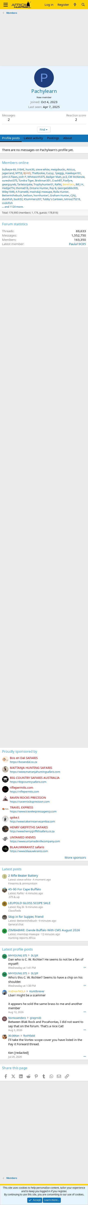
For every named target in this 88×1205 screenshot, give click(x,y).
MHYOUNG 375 (17, 955)
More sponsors (75, 857)
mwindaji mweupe (41, 192)
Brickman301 (43, 180)
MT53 (18, 173)
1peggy (59, 173)
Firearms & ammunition (22, 883)
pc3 (65, 177)
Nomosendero (17, 1018)
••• (84, 967)
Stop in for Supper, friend (25, 916)
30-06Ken (13, 1035)
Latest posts (11, 869)
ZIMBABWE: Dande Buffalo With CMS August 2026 (44, 930)
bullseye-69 (9, 169)
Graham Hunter (59, 195)
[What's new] (75, 4)
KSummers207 (32, 199)
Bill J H (79, 184)
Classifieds (14, 910)
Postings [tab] (53, 138)
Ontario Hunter (38, 188)
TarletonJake (24, 184)
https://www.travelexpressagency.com (33, 811)
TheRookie (38, 173)
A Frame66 (22, 192)
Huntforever (36, 991)
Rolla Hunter (61, 192)
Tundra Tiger (26, 180)
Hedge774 (8, 188)
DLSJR (34, 955)
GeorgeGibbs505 (68, 188)
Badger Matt (53, 177)
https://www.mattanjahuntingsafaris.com (35, 772)
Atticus (71, 169)
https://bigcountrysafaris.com (28, 782)
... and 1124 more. (12, 206)
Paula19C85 (77, 244)
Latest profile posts (17, 949)
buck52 (18, 199)
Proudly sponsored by (19, 751)
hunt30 (30, 169)
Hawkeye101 (73, 173)
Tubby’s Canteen (53, 199)
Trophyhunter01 (43, 184)
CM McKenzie (76, 177)
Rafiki (58, 184)
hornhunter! (41, 195)
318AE (20, 169)
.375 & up (14, 897)
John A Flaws (9, 177)
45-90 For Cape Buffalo (24, 889)
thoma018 (22, 188)
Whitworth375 (36, 177)
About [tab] (67, 138)
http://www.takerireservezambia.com (32, 821)
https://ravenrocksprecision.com (30, 801)
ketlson (27, 195)
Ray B (53, 188)
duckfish (7, 199)
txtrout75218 (72, 199)
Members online (15, 162)
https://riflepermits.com (24, 791)
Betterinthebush (12, 195)
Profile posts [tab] (11, 138)
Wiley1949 (8, 192)
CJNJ (73, 195)
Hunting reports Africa (21, 938)
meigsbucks (58, 169)
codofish (7, 203)
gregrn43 (35, 1018)
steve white (43, 169)
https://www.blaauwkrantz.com (29, 851)
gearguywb (9, 184)
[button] (5, 5)
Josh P (22, 177)
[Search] (83, 4)
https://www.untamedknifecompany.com (35, 841)
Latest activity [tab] (33, 138)
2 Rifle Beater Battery (23, 875)
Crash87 (57, 180)
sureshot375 (9, 180)
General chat (16, 924)
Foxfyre (67, 180)
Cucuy (50, 173)
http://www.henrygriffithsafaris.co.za (32, 831)
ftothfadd (29, 1035)
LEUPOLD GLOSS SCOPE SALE (29, 903)
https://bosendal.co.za (23, 762)
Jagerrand (8, 173)
